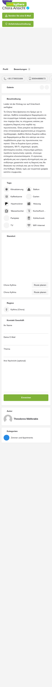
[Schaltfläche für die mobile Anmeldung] (37, 4)
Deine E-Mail (9, 337)
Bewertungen (22, 69)
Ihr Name (8, 325)
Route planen (40, 285)
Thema (7, 349)
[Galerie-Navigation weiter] (47, 87)
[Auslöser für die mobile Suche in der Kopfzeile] (49, 4)
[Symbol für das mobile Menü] (3, 4)
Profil (5, 69)
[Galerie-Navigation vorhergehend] (42, 87)
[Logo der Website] (16, 4)
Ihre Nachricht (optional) (15, 361)
